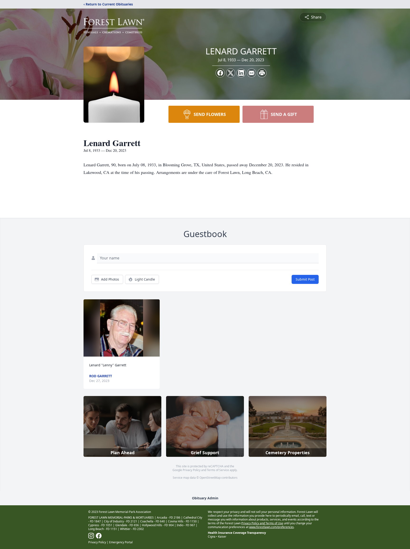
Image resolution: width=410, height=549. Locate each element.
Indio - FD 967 (186, 525)
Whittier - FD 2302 (132, 529)
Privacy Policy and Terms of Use (262, 523)
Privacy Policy (191, 470)
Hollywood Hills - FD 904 (158, 525)
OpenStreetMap (210, 478)
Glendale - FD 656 (127, 525)
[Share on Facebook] (220, 73)
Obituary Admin (205, 498)
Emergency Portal (121, 542)
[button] (121, 328)
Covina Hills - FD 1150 (182, 521)
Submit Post (305, 279)
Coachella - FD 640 (152, 521)
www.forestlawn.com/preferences (271, 527)
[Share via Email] (251, 73)
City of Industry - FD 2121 (120, 521)
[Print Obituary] (262, 73)
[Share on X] (230, 73)
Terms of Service (218, 470)
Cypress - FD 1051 (100, 525)
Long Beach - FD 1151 (102, 529)
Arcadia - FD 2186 (168, 518)
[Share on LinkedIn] (241, 73)
